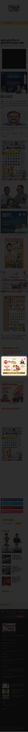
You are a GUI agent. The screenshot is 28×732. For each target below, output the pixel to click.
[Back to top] (24, 728)
